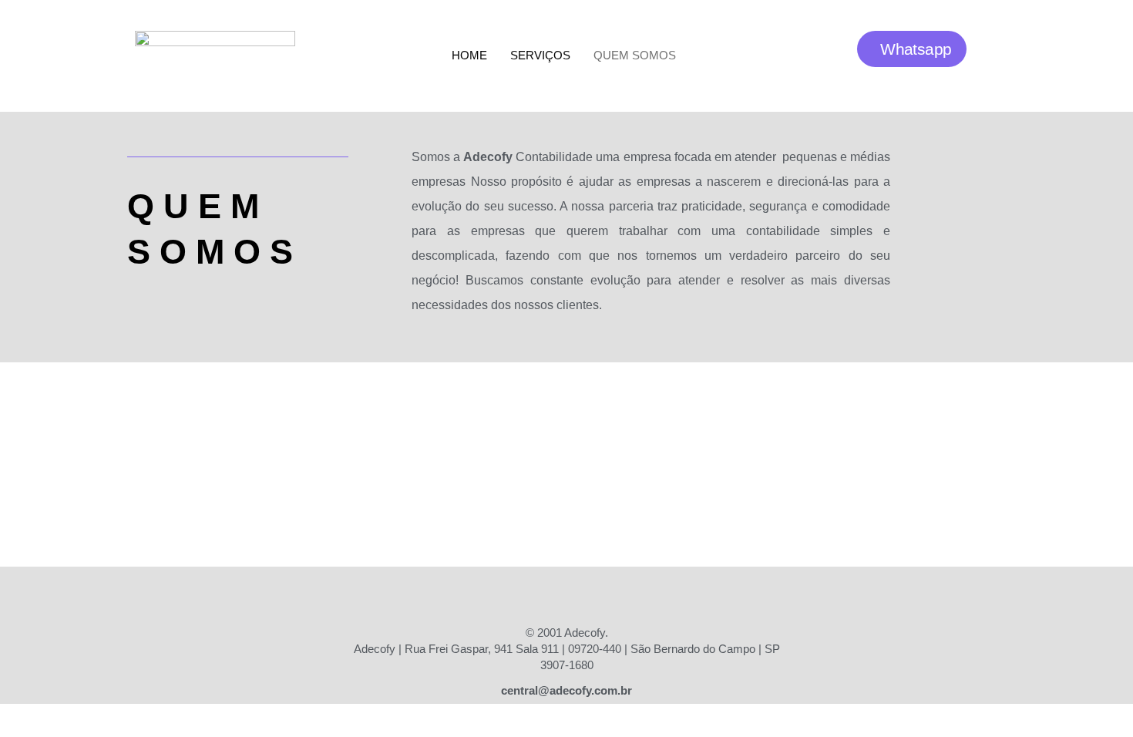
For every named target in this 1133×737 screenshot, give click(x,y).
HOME (469, 55)
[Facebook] (524, 593)
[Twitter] (609, 593)
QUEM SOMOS (634, 55)
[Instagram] (566, 593)
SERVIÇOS (540, 55)
